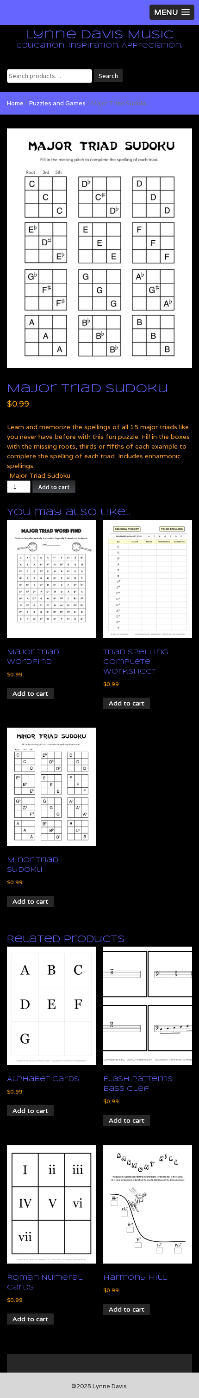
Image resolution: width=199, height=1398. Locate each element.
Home (15, 103)
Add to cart (53, 487)
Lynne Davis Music (99, 35)
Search (108, 76)
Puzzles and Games (57, 103)
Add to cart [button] (30, 693)
